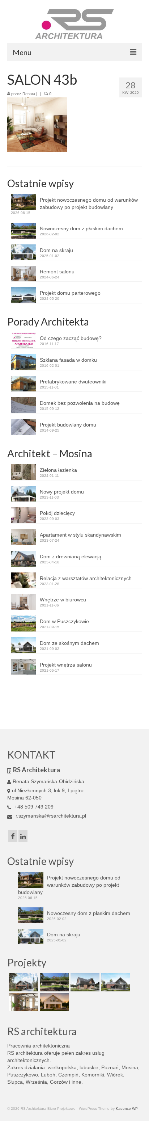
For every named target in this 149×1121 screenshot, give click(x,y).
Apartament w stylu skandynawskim (80, 535)
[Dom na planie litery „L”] (84, 982)
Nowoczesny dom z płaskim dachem (81, 228)
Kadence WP (127, 1108)
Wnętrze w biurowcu (63, 600)
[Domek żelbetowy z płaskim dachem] (53, 982)
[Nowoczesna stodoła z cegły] (114, 982)
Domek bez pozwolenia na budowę (80, 403)
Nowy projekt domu (62, 492)
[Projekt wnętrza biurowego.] (22, 1002)
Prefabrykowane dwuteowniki (73, 382)
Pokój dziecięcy (57, 513)
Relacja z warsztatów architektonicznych (86, 578)
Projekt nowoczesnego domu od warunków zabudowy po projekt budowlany (89, 203)
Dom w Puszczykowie (64, 621)
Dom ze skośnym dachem (69, 643)
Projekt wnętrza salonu (66, 665)
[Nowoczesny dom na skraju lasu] (22, 982)
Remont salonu (57, 271)
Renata (28, 94)
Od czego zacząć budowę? (71, 338)
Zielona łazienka (58, 470)
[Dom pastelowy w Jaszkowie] (53, 1002)
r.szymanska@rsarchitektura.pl (50, 816)
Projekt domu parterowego (70, 293)
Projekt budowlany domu (68, 425)
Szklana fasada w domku (68, 360)
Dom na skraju (56, 250)
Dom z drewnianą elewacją (70, 556)
